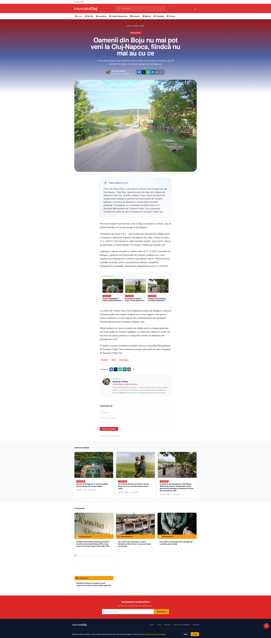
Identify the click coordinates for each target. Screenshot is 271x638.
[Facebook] (139, 72)
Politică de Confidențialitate (181, 625)
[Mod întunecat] (195, 8)
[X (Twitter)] (144, 72)
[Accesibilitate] (266, 626)
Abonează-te (161, 611)
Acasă (79, 16)
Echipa (159, 625)
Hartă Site (196, 625)
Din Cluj (90, 16)
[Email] (157, 72)
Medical (148, 16)
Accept (195, 634)
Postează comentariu (109, 429)
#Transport (104, 360)
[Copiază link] (161, 72)
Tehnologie (160, 16)
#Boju (114, 360)
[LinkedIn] (152, 72)
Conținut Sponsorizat (119, 16)
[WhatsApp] (148, 72)
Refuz (186, 634)
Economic (136, 16)
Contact (172, 16)
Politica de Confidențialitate (155, 634)
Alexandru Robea (118, 71)
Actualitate (102, 16)
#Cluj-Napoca (124, 360)
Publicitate (167, 625)
